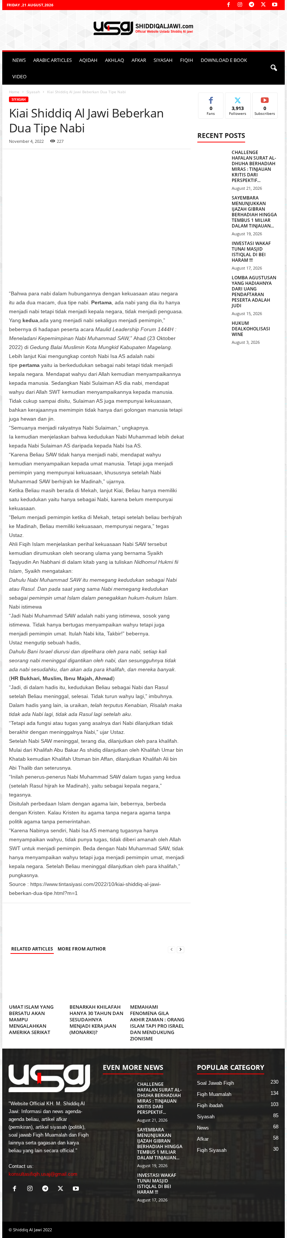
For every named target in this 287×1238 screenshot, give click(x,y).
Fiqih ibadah (210, 1105)
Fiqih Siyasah (211, 1150)
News (203, 1128)
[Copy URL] (85, 160)
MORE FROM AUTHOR (82, 949)
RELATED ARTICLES (32, 949)
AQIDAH (88, 60)
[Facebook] (228, 5)
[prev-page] (171, 949)
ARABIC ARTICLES (52, 60)
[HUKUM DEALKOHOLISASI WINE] (212, 331)
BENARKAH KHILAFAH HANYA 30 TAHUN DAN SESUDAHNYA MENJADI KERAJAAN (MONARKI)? (96, 1019)
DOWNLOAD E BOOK (224, 60)
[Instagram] (239, 5)
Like (211, 98)
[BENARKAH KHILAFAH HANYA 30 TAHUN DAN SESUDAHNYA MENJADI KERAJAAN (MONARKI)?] (97, 981)
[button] (273, 68)
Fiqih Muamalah (214, 1094)
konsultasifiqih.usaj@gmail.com (43, 1174)
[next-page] (180, 949)
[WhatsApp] (33, 160)
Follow (238, 98)
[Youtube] (274, 5)
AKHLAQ (114, 60)
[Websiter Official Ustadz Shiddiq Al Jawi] (143, 28)
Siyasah (33, 91)
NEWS (19, 60)
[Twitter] (263, 5)
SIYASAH (163, 60)
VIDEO (19, 76)
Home (14, 91)
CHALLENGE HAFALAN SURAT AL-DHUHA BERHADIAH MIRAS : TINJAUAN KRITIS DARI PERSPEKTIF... (254, 166)
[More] (103, 160)
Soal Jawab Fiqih (215, 1083)
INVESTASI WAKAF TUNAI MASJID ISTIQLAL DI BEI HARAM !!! (251, 251)
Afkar (203, 1139)
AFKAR (139, 60)
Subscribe (265, 98)
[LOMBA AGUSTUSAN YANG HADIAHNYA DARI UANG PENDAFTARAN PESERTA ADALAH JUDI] (212, 286)
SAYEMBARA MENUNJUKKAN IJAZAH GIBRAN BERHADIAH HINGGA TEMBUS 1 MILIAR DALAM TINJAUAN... (254, 212)
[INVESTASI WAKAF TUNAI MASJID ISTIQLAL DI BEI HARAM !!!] (212, 252)
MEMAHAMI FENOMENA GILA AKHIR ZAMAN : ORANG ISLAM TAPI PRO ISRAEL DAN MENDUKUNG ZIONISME (157, 1022)
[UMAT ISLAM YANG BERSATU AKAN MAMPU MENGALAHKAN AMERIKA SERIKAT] (36, 981)
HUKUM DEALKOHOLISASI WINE (251, 328)
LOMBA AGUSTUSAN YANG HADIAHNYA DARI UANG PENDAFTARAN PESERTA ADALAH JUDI (254, 291)
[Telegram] (251, 5)
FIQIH (186, 60)
